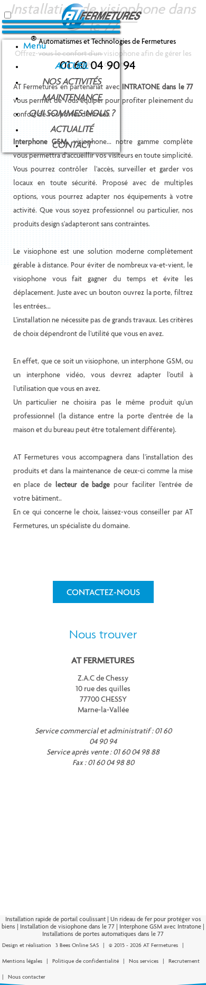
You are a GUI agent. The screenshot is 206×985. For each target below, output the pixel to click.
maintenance (71, 97)
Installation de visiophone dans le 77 (67, 926)
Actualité (71, 128)
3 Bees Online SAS (77, 945)
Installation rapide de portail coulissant (55, 919)
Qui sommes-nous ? (72, 113)
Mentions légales (22, 961)
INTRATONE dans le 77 (157, 86)
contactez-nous (103, 592)
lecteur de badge (82, 484)
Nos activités (71, 81)
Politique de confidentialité (85, 961)
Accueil (71, 65)
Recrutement (184, 961)
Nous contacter (26, 976)
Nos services (143, 961)
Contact (71, 144)
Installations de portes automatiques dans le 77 (103, 934)
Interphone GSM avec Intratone (160, 926)
